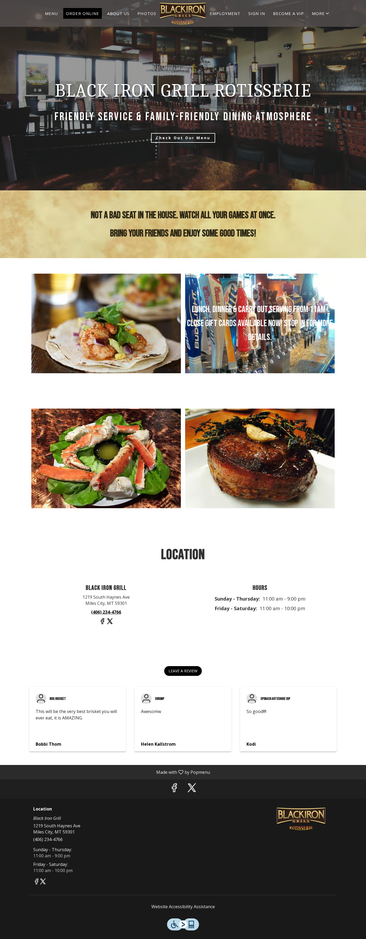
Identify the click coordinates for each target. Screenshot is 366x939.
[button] (321, 13)
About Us (118, 13)
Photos (146, 13)
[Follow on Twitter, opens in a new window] (110, 623)
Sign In (256, 13)
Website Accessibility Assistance (183, 907)
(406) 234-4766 (48, 839)
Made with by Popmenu (107, 771)
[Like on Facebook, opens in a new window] (102, 623)
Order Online (82, 13)
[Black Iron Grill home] (183, 13)
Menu (51, 13)
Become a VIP (288, 13)
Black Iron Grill (301, 819)
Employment (225, 13)
